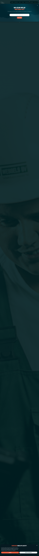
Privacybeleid (19, 554)
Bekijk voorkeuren (28, 552)
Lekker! (10, 552)
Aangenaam (19, 17)
